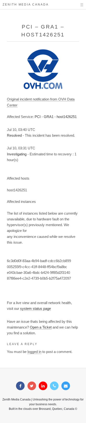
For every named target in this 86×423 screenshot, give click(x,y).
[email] (65, 386)
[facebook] (20, 386)
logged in (34, 352)
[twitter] (31, 386)
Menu (77, 5)
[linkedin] (43, 386)
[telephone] (54, 386)
